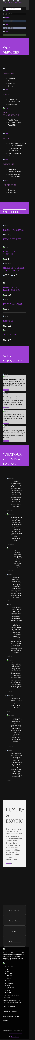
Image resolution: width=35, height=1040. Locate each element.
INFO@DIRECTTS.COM (13, 1016)
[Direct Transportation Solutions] (12, 2)
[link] (21, 8)
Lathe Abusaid (15, 1037)
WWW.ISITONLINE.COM (15, 1033)
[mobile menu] (5, 5)
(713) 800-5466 (11, 1006)
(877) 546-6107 (13, 1011)
